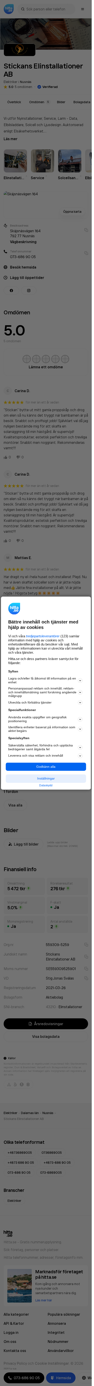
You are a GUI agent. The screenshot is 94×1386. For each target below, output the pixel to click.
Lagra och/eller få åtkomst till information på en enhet (42, 680)
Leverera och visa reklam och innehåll (35, 756)
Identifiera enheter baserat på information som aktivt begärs (41, 729)
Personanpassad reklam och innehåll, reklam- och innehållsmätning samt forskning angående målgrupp (42, 692)
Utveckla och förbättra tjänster (30, 702)
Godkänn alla (45, 766)
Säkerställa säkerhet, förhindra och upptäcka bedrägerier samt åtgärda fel (40, 747)
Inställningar (46, 778)
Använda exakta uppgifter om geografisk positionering (37, 719)
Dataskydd (45, 785)
